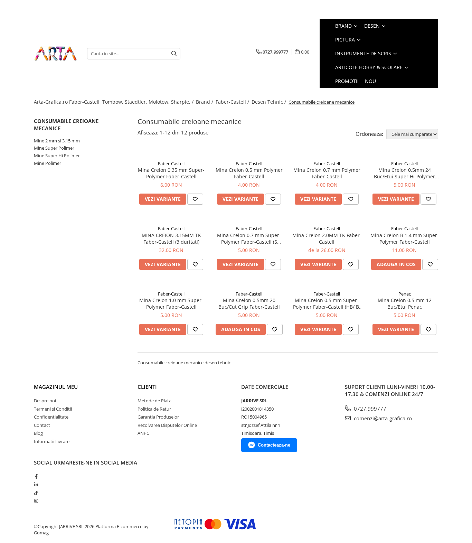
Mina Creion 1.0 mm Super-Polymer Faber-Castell (171, 303)
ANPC (143, 433)
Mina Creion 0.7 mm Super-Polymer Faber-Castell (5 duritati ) (249, 238)
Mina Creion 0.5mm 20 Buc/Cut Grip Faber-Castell (249, 303)
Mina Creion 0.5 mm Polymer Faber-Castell (249, 173)
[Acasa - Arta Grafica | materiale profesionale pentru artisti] (55, 53)
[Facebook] (36, 476)
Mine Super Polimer (54, 148)
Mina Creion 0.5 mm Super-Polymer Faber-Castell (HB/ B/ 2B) (327, 303)
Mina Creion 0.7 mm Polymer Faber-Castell (326, 173)
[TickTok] (36, 493)
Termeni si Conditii (53, 409)
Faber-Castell (171, 163)
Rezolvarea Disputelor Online (167, 425)
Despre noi (45, 400)
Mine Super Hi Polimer (57, 155)
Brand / (205, 102)
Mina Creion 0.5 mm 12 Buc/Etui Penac (405, 303)
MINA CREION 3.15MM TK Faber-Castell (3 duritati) (171, 238)
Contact (42, 425)
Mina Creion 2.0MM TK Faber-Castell (326, 238)
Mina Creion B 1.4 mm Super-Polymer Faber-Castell (404, 238)
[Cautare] (174, 53)
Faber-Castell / (233, 102)
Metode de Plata (154, 400)
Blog (38, 433)
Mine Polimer (47, 163)
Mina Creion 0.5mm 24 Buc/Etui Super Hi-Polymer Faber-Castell (404, 173)
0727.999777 (369, 408)
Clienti (147, 386)
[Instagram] (36, 501)
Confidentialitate (51, 417)
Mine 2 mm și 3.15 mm (57, 141)
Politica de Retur (154, 409)
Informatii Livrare (51, 441)
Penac (404, 294)
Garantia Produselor (158, 417)
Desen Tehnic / (269, 102)
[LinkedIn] (36, 484)
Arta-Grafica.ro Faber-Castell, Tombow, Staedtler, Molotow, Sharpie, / (114, 102)
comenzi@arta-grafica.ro (382, 418)
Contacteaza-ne (274, 445)
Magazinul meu (56, 386)
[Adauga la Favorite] (195, 199)
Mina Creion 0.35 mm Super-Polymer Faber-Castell (171, 173)
